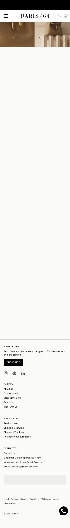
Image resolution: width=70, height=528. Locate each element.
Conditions (34, 499)
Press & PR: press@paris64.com (21, 466)
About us (8, 388)
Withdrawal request (50, 499)
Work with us (10, 406)
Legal (6, 499)
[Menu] (6, 16)
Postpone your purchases (17, 436)
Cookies (23, 499)
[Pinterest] (14, 373)
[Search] (60, 16)
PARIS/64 (15, 514)
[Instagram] (5, 373)
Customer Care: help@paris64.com (22, 457)
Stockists (8, 402)
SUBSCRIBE (13, 362)
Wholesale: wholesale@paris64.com (23, 462)
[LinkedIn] (23, 373)
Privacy (14, 499)
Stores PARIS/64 (12, 397)
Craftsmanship (11, 393)
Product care (11, 423)
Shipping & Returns (14, 427)
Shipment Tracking (14, 432)
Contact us (9, 453)
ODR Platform (10, 503)
